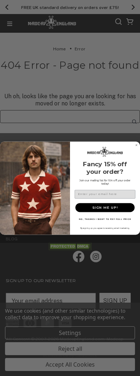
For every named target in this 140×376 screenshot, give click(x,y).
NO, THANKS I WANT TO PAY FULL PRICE (105, 219)
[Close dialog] (136, 145)
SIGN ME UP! (105, 207)
